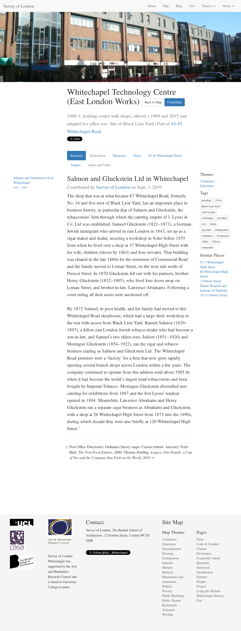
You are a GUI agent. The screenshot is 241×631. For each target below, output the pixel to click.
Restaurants (169, 605)
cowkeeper (207, 218)
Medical (167, 572)
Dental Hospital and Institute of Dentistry (214, 288)
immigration (221, 229)
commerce (207, 235)
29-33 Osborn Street (213, 295)
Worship (167, 614)
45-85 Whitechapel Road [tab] (165, 155)
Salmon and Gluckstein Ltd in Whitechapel (33, 182)
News (200, 539)
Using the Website (209, 591)
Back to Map (153, 102)
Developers (204, 553)
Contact (202, 548)
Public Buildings (173, 595)
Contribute (175, 102)
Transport (168, 609)
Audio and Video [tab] (99, 165)
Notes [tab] (137, 155)
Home (152, 6)
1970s (218, 200)
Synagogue (223, 235)
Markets (167, 567)
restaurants (207, 247)
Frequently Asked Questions (208, 560)
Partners (202, 577)
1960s (204, 241)
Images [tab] (75, 165)
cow (203, 224)
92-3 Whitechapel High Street (212, 264)
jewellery (222, 218)
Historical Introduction (205, 569)
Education (206, 186)
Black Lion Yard (210, 206)
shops (213, 224)
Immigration (170, 558)
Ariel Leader (208, 212)
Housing (167, 553)
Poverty (167, 591)
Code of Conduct (208, 544)
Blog (179, 6)
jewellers (206, 200)
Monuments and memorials (172, 579)
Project (201, 586)
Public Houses (171, 600)
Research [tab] (76, 155)
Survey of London (19, 6)
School (216, 241)
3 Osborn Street (210, 281)
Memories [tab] (119, 155)
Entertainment (171, 548)
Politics (167, 586)
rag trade (206, 229)
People (201, 581)
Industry (167, 562)
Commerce (207, 181)
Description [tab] (97, 155)
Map (166, 6)
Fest (192, 6)
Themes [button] (207, 6)
